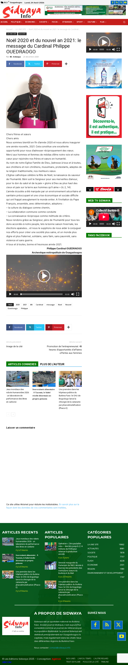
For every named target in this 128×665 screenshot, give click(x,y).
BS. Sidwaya (15, 57)
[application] (44, 276)
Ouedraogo (13, 308)
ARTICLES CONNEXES (22, 364)
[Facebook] (113, 2)
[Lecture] (10, 294)
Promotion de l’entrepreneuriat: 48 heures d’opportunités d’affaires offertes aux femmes (64, 349)
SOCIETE (22, 34)
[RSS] (117, 2)
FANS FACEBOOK (99, 235)
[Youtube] (125, 2)
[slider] (41, 294)
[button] (124, 22)
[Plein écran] (77, 294)
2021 (25, 304)
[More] (66, 64)
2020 (18, 304)
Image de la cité (14, 346)
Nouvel (68, 304)
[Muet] (72, 294)
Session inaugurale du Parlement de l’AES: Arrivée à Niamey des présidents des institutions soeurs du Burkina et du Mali (70, 568)
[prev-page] (8, 414)
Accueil (9, 29)
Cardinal (39, 304)
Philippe (24, 308)
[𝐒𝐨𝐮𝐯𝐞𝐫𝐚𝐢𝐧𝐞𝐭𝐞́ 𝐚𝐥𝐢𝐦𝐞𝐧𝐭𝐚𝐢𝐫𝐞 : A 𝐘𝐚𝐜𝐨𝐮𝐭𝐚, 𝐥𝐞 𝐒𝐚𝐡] (43, 379)
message (51, 304)
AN (31, 304)
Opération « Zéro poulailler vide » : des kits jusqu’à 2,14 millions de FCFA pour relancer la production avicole (70, 549)
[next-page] (13, 414)
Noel (60, 304)
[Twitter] (121, 2)
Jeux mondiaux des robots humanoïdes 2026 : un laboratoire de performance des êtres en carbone (17, 395)
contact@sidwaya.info (59, 647)
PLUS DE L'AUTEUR (52, 364)
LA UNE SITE (20, 29)
